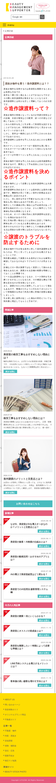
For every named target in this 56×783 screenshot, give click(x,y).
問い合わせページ (12, 704)
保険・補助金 (10, 745)
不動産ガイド (10, 719)
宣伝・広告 (9, 750)
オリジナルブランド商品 (15, 714)
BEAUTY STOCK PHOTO (15, 771)
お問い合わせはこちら (28, 503)
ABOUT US (10, 699)
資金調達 (9, 740)
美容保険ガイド (11, 709)
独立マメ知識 (10, 760)
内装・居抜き (10, 735)
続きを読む (10, 371)
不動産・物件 (10, 730)
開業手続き (9, 755)
